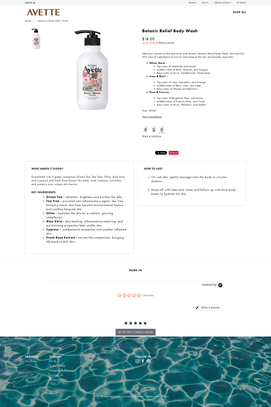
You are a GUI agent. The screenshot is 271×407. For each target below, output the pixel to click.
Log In (205, 2)
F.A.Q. (53, 361)
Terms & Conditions (157, 396)
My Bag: (241, 2)
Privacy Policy (58, 379)
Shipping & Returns (61, 370)
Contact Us (56, 375)
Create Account (222, 2)
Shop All (239, 12)
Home (28, 21)
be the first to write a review (135, 332)
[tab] (208, 307)
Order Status (57, 366)
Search (192, 2)
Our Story (31, 361)
